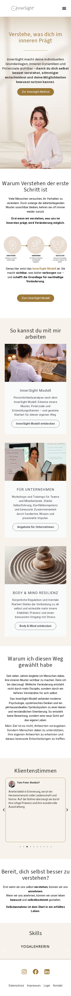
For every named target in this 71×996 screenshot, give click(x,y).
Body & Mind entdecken (35, 626)
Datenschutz (16, 985)
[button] (64, 8)
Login (47, 985)
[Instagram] (24, 971)
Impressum (34, 985)
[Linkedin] (47, 971)
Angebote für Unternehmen (35, 527)
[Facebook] (35, 971)
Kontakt (57, 985)
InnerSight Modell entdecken (35, 423)
